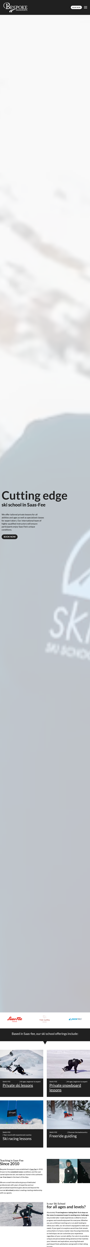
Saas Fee (33, 1169)
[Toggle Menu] (85, 7)
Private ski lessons (18, 1085)
